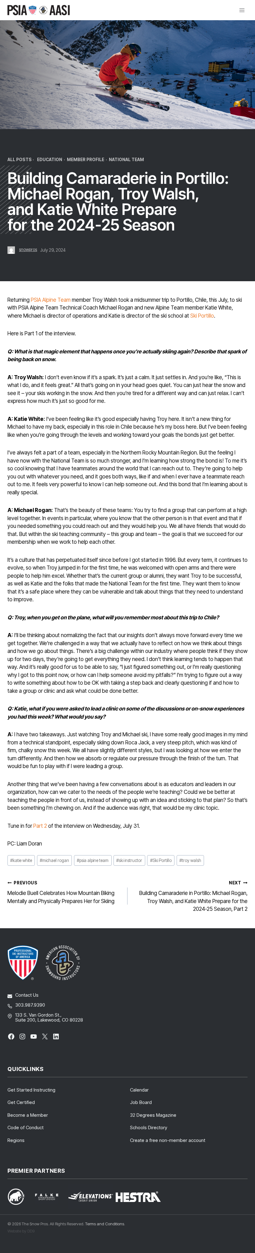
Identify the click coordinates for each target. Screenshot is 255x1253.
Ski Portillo (202, 316)
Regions (16, 1140)
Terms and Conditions (104, 1223)
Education (49, 159)
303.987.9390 (30, 1005)
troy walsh (190, 860)
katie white (21, 860)
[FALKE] (50, 1197)
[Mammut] (19, 1196)
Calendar (139, 1090)
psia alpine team (93, 860)
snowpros (28, 249)
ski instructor (129, 860)
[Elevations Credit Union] (90, 1196)
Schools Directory (148, 1127)
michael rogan (54, 860)
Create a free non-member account (167, 1140)
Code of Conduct (25, 1127)
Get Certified (21, 1102)
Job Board (141, 1102)
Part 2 (40, 826)
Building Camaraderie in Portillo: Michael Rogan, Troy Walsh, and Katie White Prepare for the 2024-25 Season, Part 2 (193, 896)
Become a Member (27, 1115)
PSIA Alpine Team (51, 300)
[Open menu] (242, 10)
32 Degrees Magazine (153, 1115)
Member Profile (85, 159)
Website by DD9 (21, 1230)
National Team (126, 159)
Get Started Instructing (31, 1090)
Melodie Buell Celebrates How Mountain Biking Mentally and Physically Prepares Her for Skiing (60, 892)
